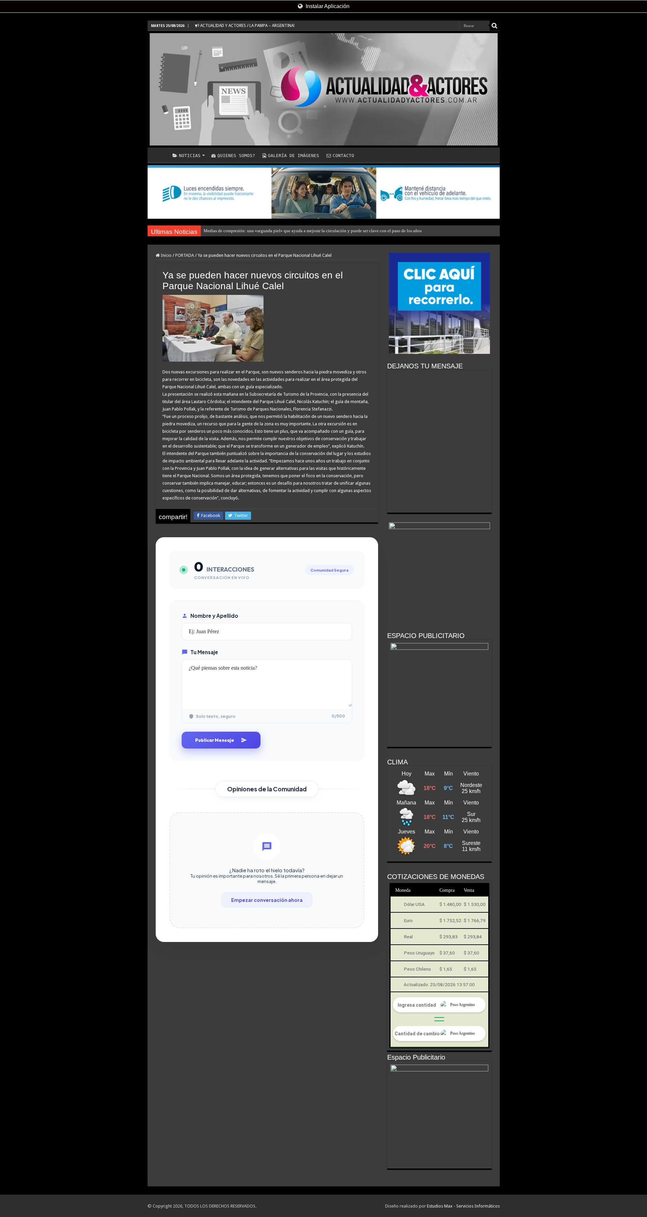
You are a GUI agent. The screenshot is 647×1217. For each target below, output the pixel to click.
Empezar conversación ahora (267, 900)
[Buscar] (495, 26)
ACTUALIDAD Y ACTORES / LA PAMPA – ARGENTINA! (247, 25)
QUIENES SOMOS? (236, 155)
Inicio (166, 255)
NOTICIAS (190, 155)
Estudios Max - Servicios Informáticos (463, 1206)
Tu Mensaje (204, 652)
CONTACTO (343, 155)
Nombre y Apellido (214, 615)
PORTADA (184, 255)
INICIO (159, 155)
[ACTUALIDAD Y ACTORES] (324, 89)
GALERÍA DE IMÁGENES (293, 155)
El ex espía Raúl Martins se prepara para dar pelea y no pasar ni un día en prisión (277, 230)
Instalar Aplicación (326, 6)
